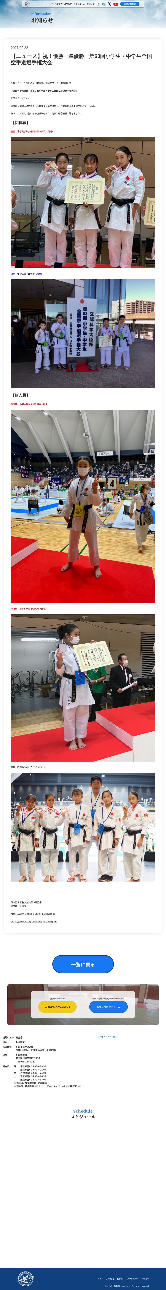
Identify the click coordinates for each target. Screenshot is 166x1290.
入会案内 (58, 4)
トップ (50, 4)
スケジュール (79, 4)
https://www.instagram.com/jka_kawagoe (34, 921)
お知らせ (90, 4)
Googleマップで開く (107, 1037)
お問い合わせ (130, 3)
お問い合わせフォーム (108, 1006)
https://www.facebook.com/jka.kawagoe (33, 913)
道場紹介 (68, 4)
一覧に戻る (83, 964)
